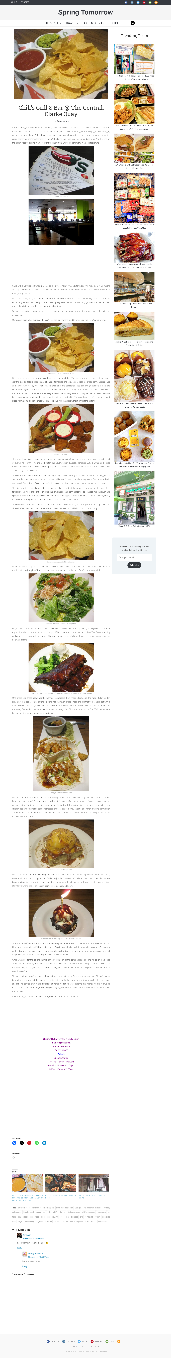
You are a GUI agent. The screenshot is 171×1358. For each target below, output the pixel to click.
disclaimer (95, 1347)
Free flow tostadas (69, 1217)
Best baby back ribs (64, 1208)
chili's (49, 1212)
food (31, 1217)
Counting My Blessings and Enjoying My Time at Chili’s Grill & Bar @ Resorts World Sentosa (27, 1197)
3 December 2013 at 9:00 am (33, 1238)
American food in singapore (43, 1208)
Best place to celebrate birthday (88, 1208)
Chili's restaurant (74, 1212)
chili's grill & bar (59, 1212)
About (14, 2)
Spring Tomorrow (85, 12)
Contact (25, 2)
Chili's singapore (88, 1212)
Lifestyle (52, 23)
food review (52, 1217)
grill (81, 1217)
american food (24, 1208)
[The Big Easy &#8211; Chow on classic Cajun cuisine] (93, 1182)
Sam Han (27, 1235)
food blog (40, 1217)
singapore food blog (26, 1221)
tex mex (57, 1221)
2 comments (62, 121)
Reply (19, 1247)
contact (84, 1347)
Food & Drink (92, 23)
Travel (71, 23)
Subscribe (134, 565)
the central (102, 1221)
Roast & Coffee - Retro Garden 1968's (134, 526)
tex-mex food (90, 1221)
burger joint (40, 1212)
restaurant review (92, 1217)
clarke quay (101, 1212)
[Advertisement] (61, 264)
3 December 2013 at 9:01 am (38, 1257)
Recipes (115, 23)
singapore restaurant (44, 1221)
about (74, 1347)
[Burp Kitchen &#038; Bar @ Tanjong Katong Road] (60, 1182)
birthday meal (28, 1212)
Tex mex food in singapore (72, 1221)
